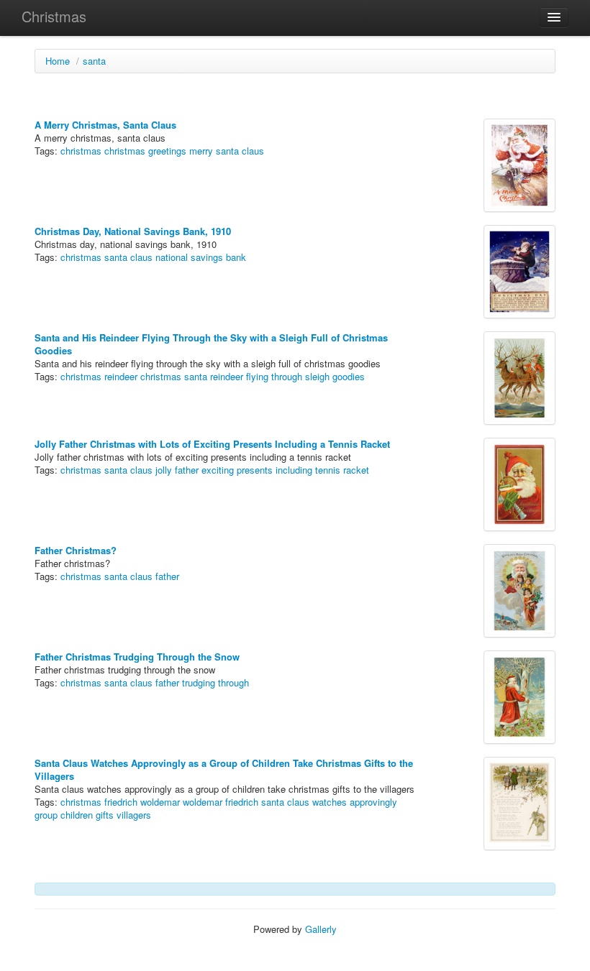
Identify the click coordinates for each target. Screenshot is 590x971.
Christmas (54, 16)
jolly (163, 470)
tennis (327, 470)
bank (236, 257)
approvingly (373, 802)
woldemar (160, 802)
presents (255, 470)
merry (201, 150)
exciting (217, 470)
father (187, 470)
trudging (198, 682)
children (76, 815)
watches (329, 802)
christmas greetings (145, 150)
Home (57, 61)
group (46, 815)
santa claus (128, 257)
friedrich (120, 802)
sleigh (317, 376)
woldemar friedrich (220, 802)
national (171, 257)
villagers (134, 815)
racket (356, 470)
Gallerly (321, 929)
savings (207, 257)
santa (94, 61)
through (286, 376)
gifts (105, 815)
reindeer (226, 376)
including (294, 470)
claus (253, 150)
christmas (80, 150)
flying (257, 376)
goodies (348, 376)
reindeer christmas (142, 376)
